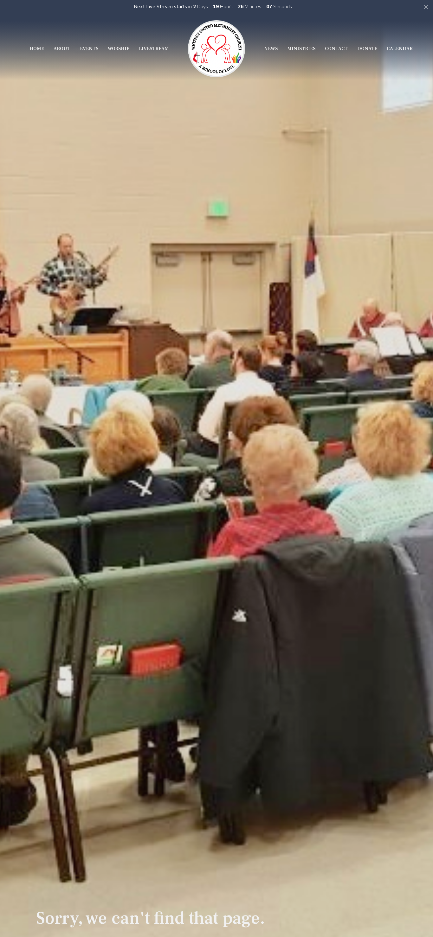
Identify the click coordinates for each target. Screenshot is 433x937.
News (271, 49)
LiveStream (154, 49)
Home (36, 49)
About (62, 49)
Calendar (400, 49)
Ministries (301, 49)
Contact (336, 49)
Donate (367, 49)
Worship (118, 49)
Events (89, 49)
